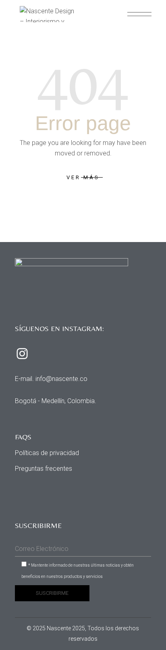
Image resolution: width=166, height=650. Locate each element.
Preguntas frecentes (43, 468)
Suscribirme (52, 593)
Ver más (82, 177)
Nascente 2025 (66, 628)
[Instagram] (22, 353)
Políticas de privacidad (47, 453)
